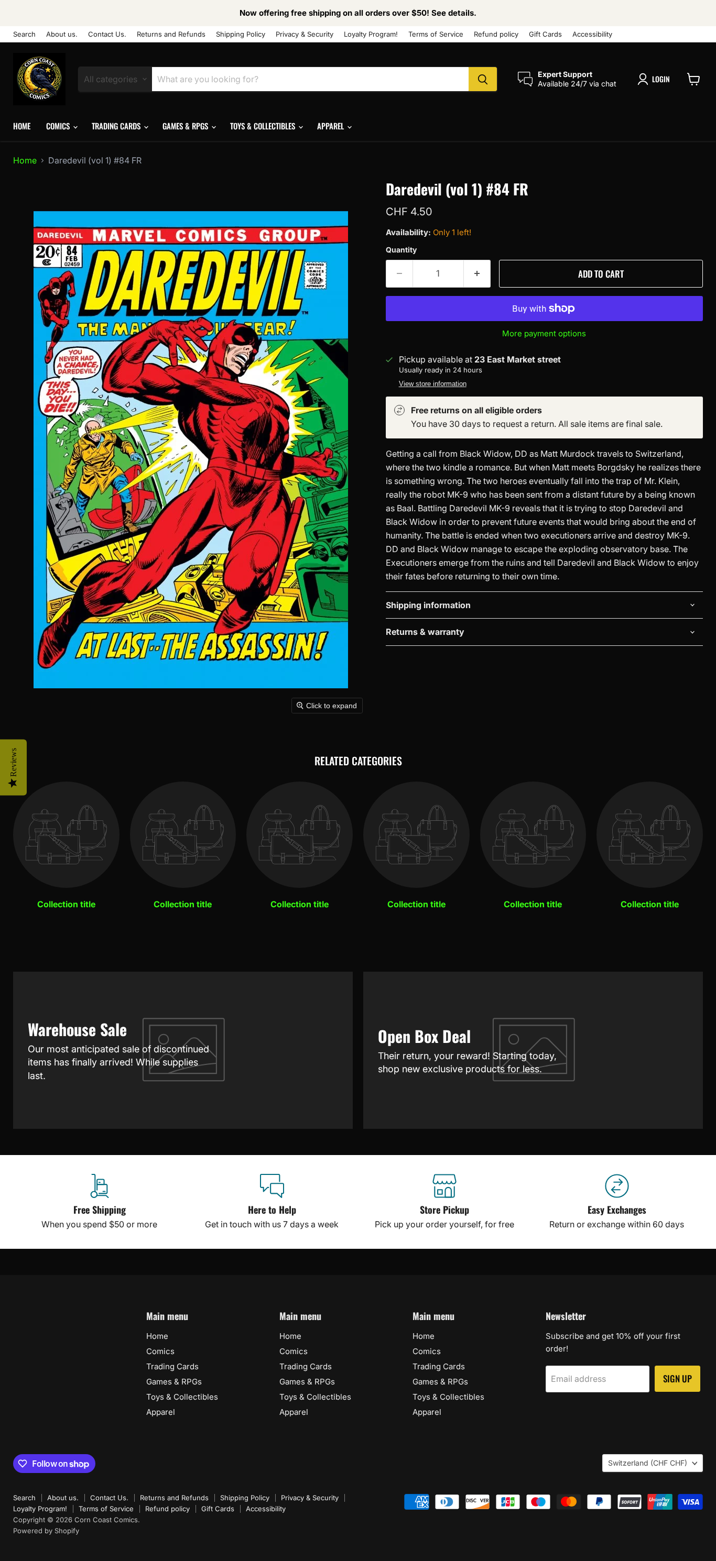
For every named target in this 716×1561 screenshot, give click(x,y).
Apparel (331, 125)
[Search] (483, 79)
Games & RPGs (186, 125)
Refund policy (496, 34)
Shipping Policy (240, 34)
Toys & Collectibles (263, 125)
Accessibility (592, 34)
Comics (59, 125)
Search (24, 34)
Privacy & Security (304, 34)
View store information (433, 384)
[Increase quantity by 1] (477, 274)
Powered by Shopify (46, 1530)
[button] (655, 79)
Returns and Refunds (171, 34)
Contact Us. (107, 34)
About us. (62, 34)
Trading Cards (117, 125)
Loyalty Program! (371, 34)
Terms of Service (435, 34)
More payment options (544, 333)
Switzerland (647, 1462)
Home (21, 125)
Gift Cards (545, 34)
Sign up (677, 1378)
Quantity (401, 250)
